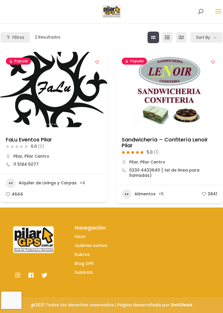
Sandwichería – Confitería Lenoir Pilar (165, 142)
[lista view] (167, 37)
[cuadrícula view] (153, 37)
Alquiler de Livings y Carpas (48, 183)
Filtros (18, 37)
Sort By (203, 37)
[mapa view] (181, 37)
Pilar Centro (36, 156)
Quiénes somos (91, 245)
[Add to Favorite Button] (97, 62)
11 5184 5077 (26, 164)
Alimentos (145, 194)
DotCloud (181, 305)
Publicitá (84, 272)
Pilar (17, 156)
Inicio (80, 236)
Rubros (82, 254)
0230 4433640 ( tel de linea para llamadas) (164, 173)
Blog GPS (84, 263)
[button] (7, 89)
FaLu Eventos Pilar (29, 139)
